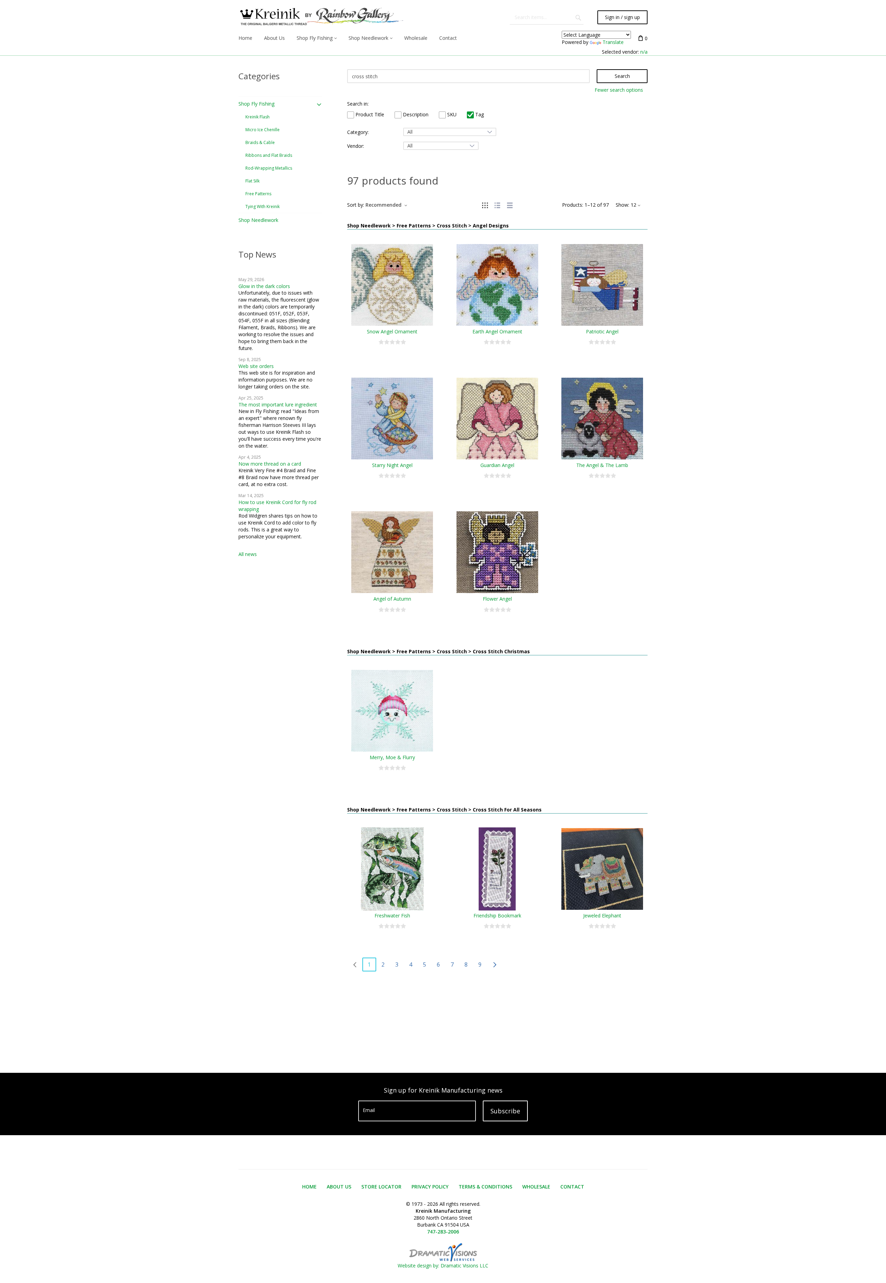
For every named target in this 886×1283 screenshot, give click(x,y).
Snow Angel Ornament (392, 331)
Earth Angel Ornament (497, 331)
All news (247, 554)
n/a (644, 51)
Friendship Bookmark (497, 915)
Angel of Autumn (392, 598)
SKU (451, 114)
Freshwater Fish (392, 915)
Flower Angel (497, 598)
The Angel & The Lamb (602, 465)
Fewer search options (619, 90)
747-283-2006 (443, 1231)
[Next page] (494, 964)
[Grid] (485, 204)
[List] (497, 204)
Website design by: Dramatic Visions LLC (443, 1265)
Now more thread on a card (269, 463)
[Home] (320, 17)
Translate (613, 42)
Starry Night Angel (392, 465)
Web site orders (256, 366)
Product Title (369, 114)
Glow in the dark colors (264, 286)
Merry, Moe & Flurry (392, 757)
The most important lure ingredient (277, 404)
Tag (479, 114)
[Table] (510, 204)
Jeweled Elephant (602, 915)
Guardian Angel (497, 465)
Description (414, 114)
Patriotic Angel (602, 331)
